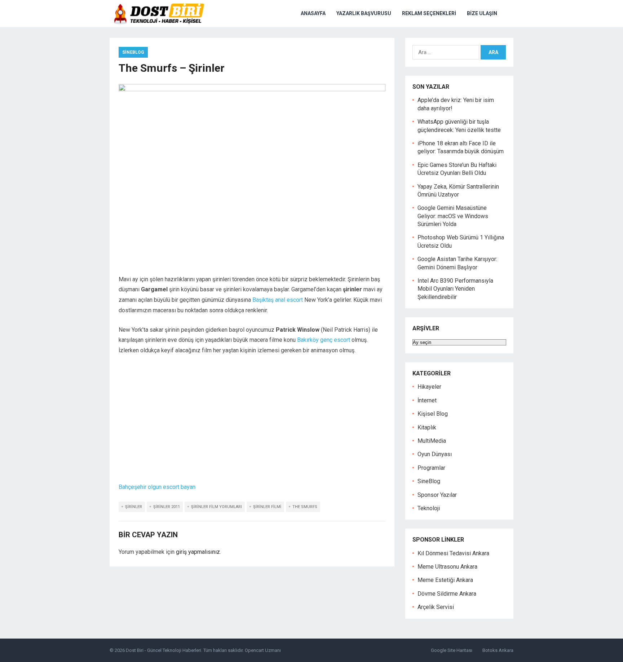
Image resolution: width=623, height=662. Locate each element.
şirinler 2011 (166, 506)
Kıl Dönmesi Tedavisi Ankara (453, 553)
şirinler (133, 506)
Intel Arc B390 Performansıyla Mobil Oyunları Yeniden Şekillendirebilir (455, 288)
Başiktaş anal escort (277, 299)
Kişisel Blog (432, 413)
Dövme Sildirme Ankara (446, 593)
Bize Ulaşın (482, 13)
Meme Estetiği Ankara (445, 580)
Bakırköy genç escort (323, 339)
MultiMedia (431, 440)
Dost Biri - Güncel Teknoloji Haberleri (163, 650)
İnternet (427, 400)
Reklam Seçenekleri (429, 13)
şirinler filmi (267, 506)
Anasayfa (313, 13)
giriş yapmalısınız (198, 551)
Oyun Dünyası (434, 454)
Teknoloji (428, 508)
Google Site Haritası (451, 650)
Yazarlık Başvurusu (363, 13)
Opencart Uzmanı (263, 650)
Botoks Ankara (497, 650)
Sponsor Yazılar (437, 494)
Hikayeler (429, 386)
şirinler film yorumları (216, 506)
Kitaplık (426, 427)
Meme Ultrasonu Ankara (447, 566)
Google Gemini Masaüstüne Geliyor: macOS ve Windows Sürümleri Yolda (452, 216)
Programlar (431, 467)
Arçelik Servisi (435, 607)
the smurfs (304, 506)
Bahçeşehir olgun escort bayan (157, 487)
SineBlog (133, 52)
